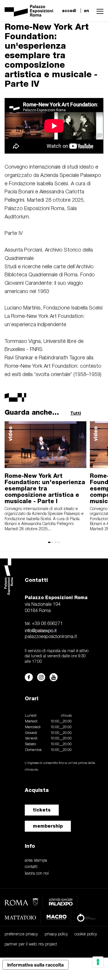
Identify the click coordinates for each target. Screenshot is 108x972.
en (86, 10)
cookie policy (86, 934)
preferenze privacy (21, 934)
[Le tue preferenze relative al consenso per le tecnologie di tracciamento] (97, 961)
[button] (98, 10)
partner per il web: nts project (31, 944)
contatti (31, 867)
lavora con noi (37, 873)
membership (48, 826)
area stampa (36, 860)
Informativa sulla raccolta (35, 965)
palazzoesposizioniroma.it (51, 637)
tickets (42, 810)
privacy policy (56, 934)
